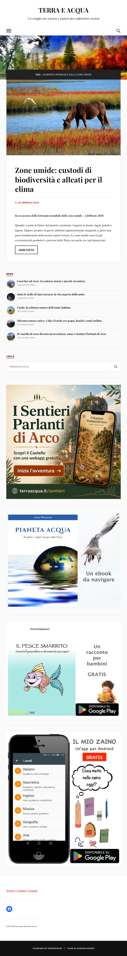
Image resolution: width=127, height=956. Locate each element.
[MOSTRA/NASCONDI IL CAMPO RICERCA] (118, 30)
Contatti (32, 890)
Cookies (21, 890)
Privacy (10, 890)
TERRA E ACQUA (64, 10)
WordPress (55, 948)
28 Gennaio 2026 (28, 202)
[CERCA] (116, 366)
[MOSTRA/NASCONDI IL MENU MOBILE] (8, 30)
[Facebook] (9, 909)
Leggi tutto (26, 249)
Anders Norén (85, 948)
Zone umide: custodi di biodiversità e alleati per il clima (58, 179)
